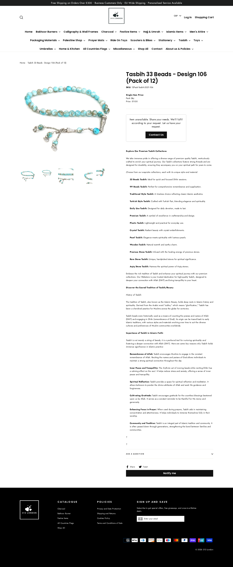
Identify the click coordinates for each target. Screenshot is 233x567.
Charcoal (107, 32)
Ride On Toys (118, 40)
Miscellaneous (122, 49)
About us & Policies (178, 49)
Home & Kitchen (69, 49)
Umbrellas (46, 49)
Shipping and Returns (106, 513)
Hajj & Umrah (152, 32)
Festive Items (129, 32)
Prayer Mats (96, 40)
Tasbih (183, 40)
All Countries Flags (95, 49)
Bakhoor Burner (64, 513)
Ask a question (135, 454)
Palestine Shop (73, 40)
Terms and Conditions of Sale (110, 523)
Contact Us (156, 135)
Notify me (169, 473)
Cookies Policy (103, 518)
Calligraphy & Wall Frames (81, 32)
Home (28, 32)
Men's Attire (198, 32)
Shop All (143, 49)
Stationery (166, 40)
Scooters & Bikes (141, 40)
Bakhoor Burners (47, 32)
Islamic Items (175, 32)
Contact (157, 49)
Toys (197, 40)
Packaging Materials (43, 40)
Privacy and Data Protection (109, 508)
